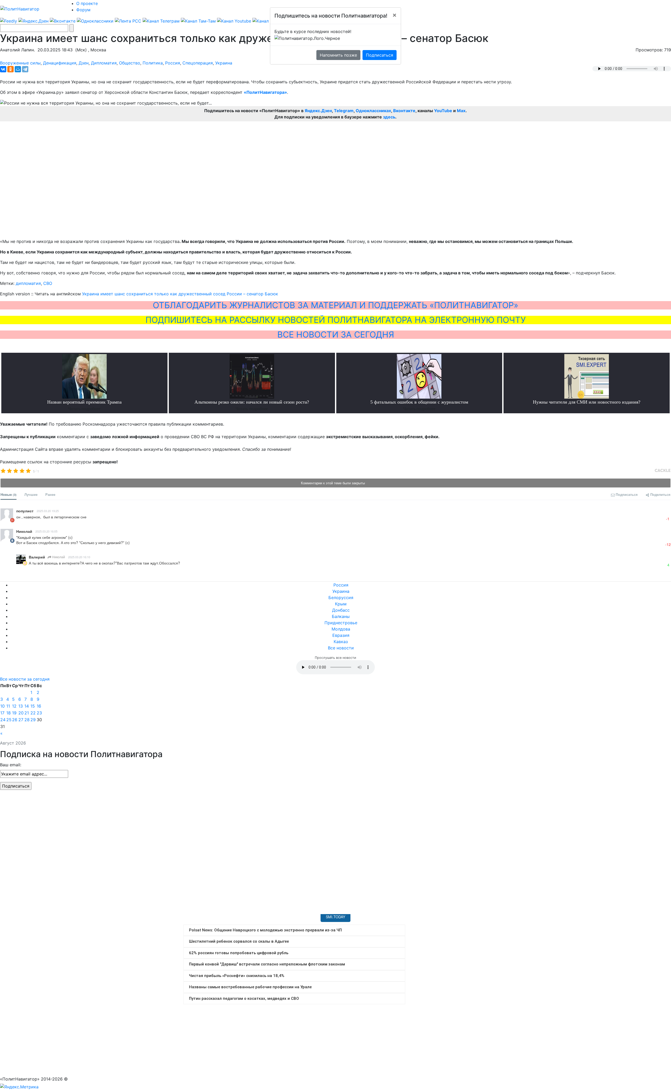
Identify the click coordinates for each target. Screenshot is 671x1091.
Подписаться (379, 55)
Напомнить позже (338, 55)
